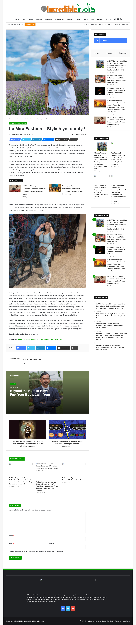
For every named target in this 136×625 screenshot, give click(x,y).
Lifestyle (69, 19)
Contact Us (102, 24)
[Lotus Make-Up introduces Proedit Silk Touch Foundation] (74, 469)
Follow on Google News (122, 24)
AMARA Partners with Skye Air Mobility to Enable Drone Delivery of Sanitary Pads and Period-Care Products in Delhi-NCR (117, 65)
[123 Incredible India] (68, 8)
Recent (96, 53)
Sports (86, 19)
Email (11, 543)
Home (17, 19)
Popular (109, 53)
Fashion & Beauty (15, 123)
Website (51, 543)
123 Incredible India (16, 134)
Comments (123, 53)
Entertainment (59, 19)
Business (39, 19)
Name (11, 535)
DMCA (110, 24)
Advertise (94, 24)
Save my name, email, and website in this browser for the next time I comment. (37, 551)
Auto (92, 19)
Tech (78, 19)
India (23, 19)
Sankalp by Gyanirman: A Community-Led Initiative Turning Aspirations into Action (73, 188)
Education (48, 19)
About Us (86, 24)
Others (99, 19)
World (31, 19)
